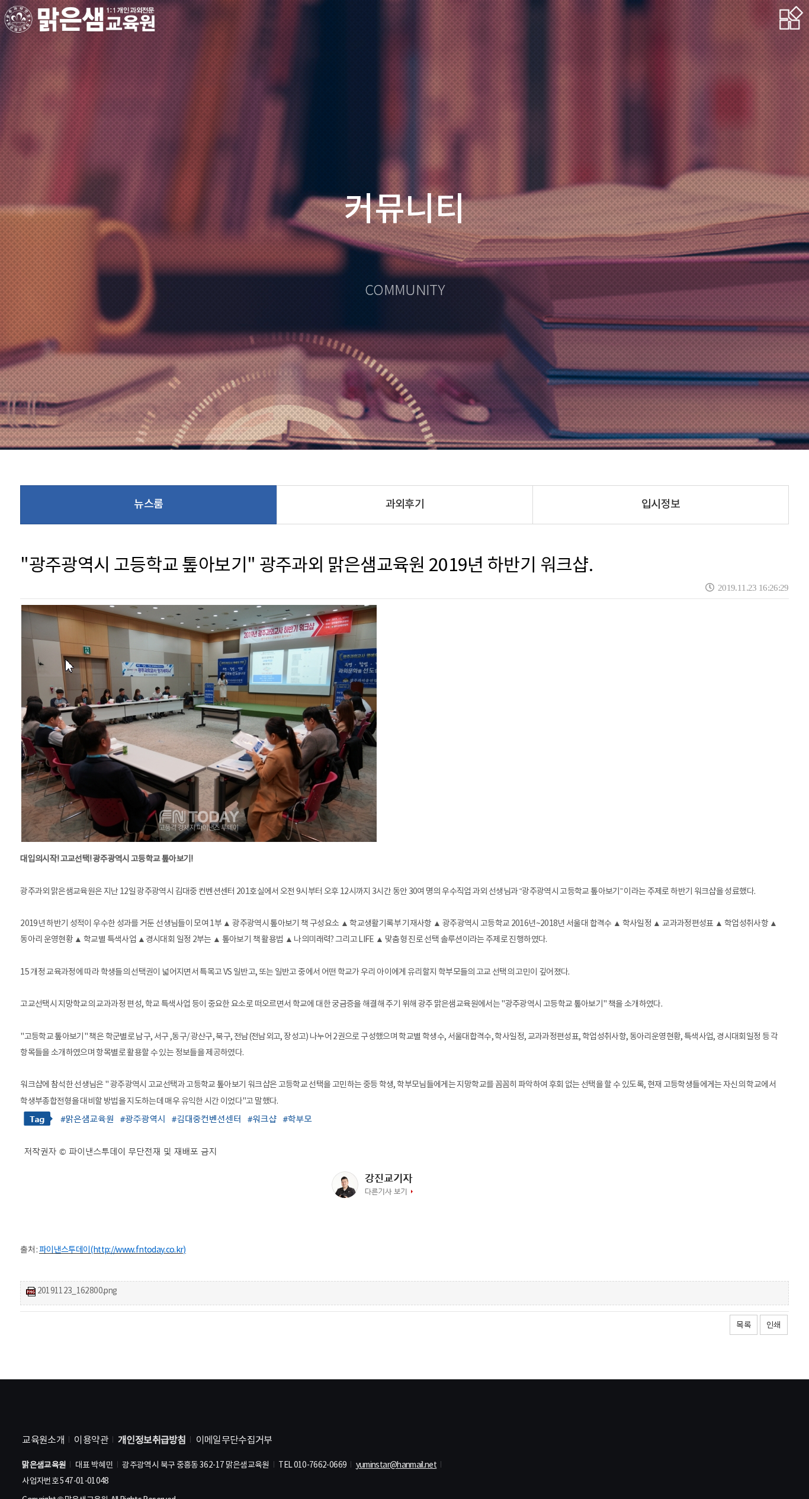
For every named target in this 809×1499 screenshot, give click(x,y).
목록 (743, 1325)
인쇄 (773, 1325)
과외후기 (405, 504)
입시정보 (660, 504)
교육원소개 (43, 1440)
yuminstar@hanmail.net (396, 1465)
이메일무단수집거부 (234, 1440)
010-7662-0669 (320, 1465)
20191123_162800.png (77, 1291)
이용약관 (91, 1440)
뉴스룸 (148, 504)
